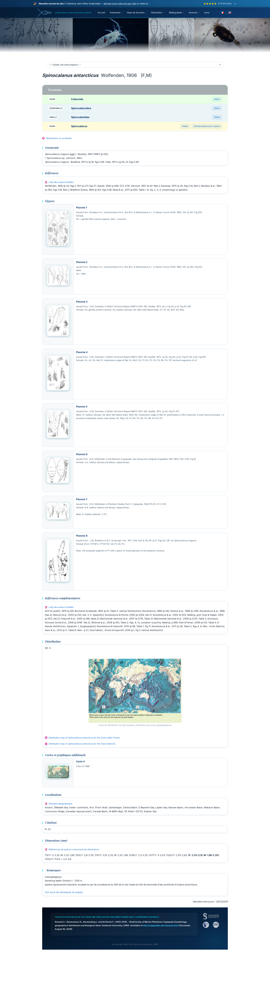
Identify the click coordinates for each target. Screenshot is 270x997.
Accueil (101, 12)
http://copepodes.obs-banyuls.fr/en (161, 925)
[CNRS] (216, 925)
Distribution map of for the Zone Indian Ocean (84, 737)
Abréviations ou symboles (59, 138)
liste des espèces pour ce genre (207, 126)
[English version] (230, 12)
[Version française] (222, 12)
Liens (207, 12)
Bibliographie (175, 12)
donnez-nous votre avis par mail (120, 3)
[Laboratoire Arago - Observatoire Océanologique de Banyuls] (206, 925)
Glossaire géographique (60, 803)
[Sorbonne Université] (211, 916)
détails (217, 99)
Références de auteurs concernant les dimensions (74, 849)
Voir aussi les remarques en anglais (64, 892)
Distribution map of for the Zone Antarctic (82, 743)
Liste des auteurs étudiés (61, 182)
